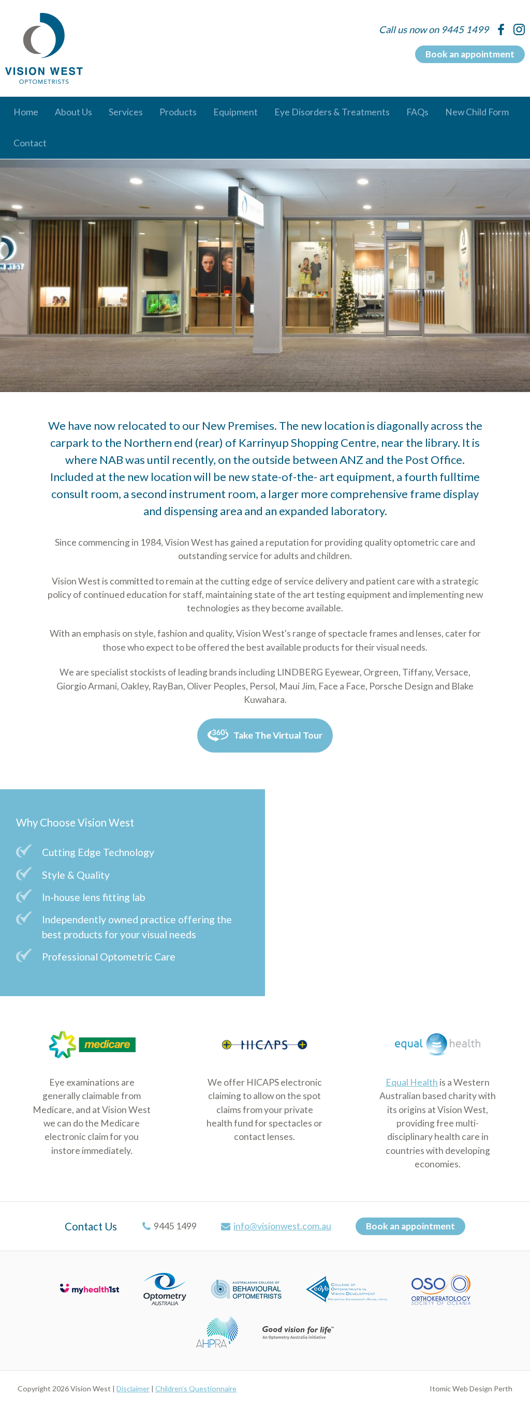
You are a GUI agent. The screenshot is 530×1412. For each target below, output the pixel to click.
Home (25, 112)
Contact (30, 143)
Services (126, 112)
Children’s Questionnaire (196, 1388)
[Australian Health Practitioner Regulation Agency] (217, 1331)
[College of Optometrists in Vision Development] (347, 1288)
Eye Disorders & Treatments (332, 112)
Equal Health (412, 1082)
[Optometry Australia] (165, 1288)
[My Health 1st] (89, 1288)
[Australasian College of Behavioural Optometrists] (246, 1288)
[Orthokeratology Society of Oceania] (441, 1288)
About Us (73, 112)
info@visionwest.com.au (282, 1226)
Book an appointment (469, 54)
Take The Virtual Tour (277, 735)
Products (178, 112)
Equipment (235, 112)
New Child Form (477, 112)
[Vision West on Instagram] (519, 29)
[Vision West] (44, 48)
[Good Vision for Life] (298, 1331)
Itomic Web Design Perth (471, 1388)
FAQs (417, 112)
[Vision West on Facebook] (501, 29)
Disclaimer (133, 1388)
